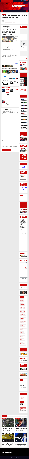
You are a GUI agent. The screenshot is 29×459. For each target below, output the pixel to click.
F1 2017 (24, 307)
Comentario (4, 115)
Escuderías (15, 5)
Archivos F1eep (18, 5)
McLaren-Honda (22, 335)
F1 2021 (24, 310)
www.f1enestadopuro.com (22, 411)
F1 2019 (24, 308)
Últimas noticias (17, 418)
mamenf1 (7, 106)
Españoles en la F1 (23, 5)
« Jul (20, 280)
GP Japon (21, 329)
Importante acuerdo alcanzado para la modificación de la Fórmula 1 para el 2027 (23, 222)
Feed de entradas (22, 385)
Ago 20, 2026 (4, 430)
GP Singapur (22, 332)
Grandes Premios (7, 89)
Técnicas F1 (13, 6)
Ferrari (21, 315)
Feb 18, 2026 (7, 105)
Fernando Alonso (17, 6)
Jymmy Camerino (22, 445)
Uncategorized (4, 14)
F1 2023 (24, 311)
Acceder (21, 383)
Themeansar (20, 457)
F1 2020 (21, 310)
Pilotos (12, 5)
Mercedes (21, 336)
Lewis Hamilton (22, 333)
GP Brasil (21, 321)
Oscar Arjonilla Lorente (7, 98)
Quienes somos (23, 396)
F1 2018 (21, 308)
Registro (21, 381)
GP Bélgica (24, 321)
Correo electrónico (5, 135)
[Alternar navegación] (23, 11)
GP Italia (25, 328)
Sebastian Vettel (22, 343)
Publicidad (22, 397)
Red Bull (21, 342)
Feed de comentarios (23, 387)
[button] (24, 11)
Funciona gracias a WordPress (10, 457)
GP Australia (22, 318)
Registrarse (22, 197)
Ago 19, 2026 (4, 445)
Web (3, 140)
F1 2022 (21, 311)
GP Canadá (21, 322)
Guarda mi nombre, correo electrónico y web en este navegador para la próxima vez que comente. (9, 147)
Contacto (22, 398)
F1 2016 (21, 307)
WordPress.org (22, 389)
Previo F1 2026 (4, 418)
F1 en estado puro (6, 452)
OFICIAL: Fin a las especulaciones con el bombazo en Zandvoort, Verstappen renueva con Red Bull (21, 429)
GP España (21, 325)
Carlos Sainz (22, 301)
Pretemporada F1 (22, 340)
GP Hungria (21, 328)
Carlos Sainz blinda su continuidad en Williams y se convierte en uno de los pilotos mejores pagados (20, 444)
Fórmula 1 (21, 6)
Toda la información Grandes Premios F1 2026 (23, 90)
